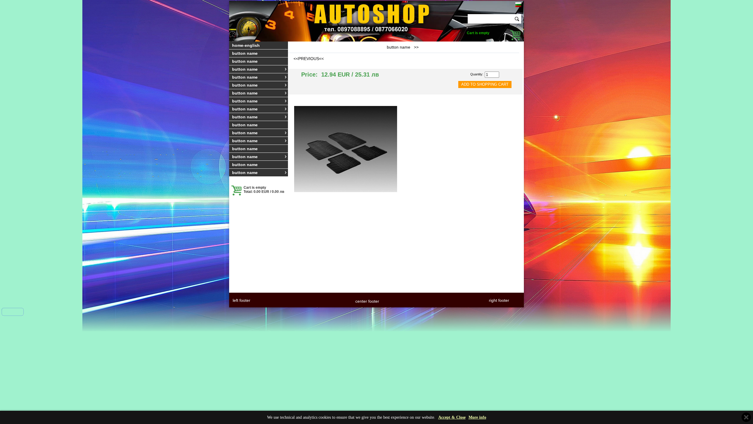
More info (477, 417)
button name (245, 53)
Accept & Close (452, 417)
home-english (246, 45)
